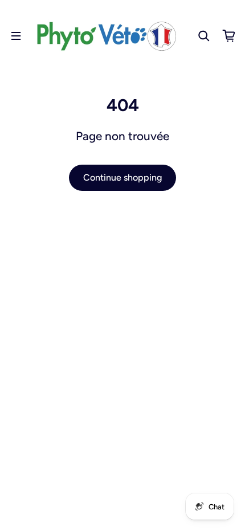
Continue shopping (122, 177)
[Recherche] (204, 36)
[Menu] (16, 36)
